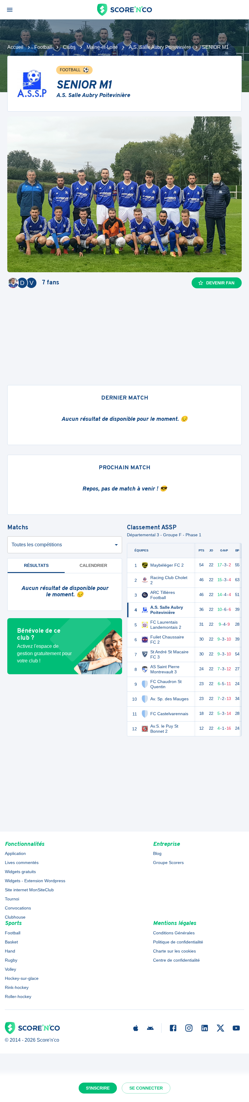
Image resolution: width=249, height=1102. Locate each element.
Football (43, 47)
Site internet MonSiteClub (29, 889)
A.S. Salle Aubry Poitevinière (160, 47)
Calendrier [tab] (93, 565)
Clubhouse (15, 917)
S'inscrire (98, 1088)
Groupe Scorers (168, 862)
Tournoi (12, 898)
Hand (10, 951)
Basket (11, 942)
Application (15, 853)
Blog (157, 853)
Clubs (69, 47)
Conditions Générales (174, 932)
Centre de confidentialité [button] (176, 960)
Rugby (11, 960)
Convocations (18, 908)
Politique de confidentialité (178, 942)
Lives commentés (22, 862)
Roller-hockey (18, 996)
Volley (10, 969)
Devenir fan (220, 282)
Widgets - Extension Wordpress (35, 880)
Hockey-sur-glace (22, 978)
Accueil (15, 47)
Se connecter (146, 1088)
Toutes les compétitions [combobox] (37, 544)
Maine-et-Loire (102, 47)
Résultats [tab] (36, 565)
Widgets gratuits (20, 871)
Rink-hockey (17, 987)
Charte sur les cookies (174, 951)
